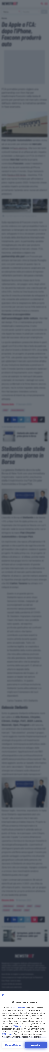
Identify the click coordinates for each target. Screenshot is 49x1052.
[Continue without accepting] (3, 995)
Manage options (13, 1045)
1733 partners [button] (19, 1008)
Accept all (36, 1045)
